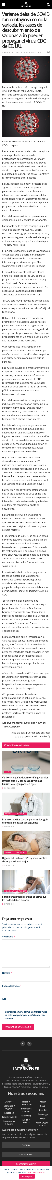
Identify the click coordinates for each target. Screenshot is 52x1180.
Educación (9, 1112)
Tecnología (43, 1114)
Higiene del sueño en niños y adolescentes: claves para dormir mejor (24, 859)
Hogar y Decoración (26, 1103)
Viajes (43, 1118)
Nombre (7, 973)
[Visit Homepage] (25, 4)
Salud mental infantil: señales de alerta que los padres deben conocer (24, 898)
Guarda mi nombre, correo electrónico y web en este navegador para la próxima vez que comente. (26, 1015)
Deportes (9, 1101)
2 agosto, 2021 (8, 52)
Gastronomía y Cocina (9, 1122)
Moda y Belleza (26, 1121)
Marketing (26, 1115)
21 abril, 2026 (8, 865)
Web (4, 998)
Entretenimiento (9, 1117)
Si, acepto (27, 1176)
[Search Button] (48, 4)
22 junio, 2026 (9, 788)
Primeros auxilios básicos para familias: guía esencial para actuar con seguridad (25, 821)
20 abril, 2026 (8, 904)
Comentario (8, 936)
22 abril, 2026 (8, 827)
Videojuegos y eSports (43, 1124)
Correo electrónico (12, 986)
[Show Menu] (3, 4)
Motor (43, 1101)
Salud (7, 772)
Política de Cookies (36, 1172)
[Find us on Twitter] (29, 1044)
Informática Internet (15, 814)
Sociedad (43, 1110)
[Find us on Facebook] (22, 1043)
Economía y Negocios (9, 1107)
